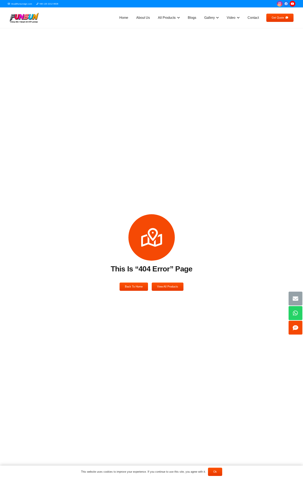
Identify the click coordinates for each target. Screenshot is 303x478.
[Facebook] (286, 4)
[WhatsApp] (296, 313)
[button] (178, 17)
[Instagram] (280, 4)
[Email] (296, 299)
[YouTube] (292, 4)
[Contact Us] (296, 328)
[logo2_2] (24, 18)
